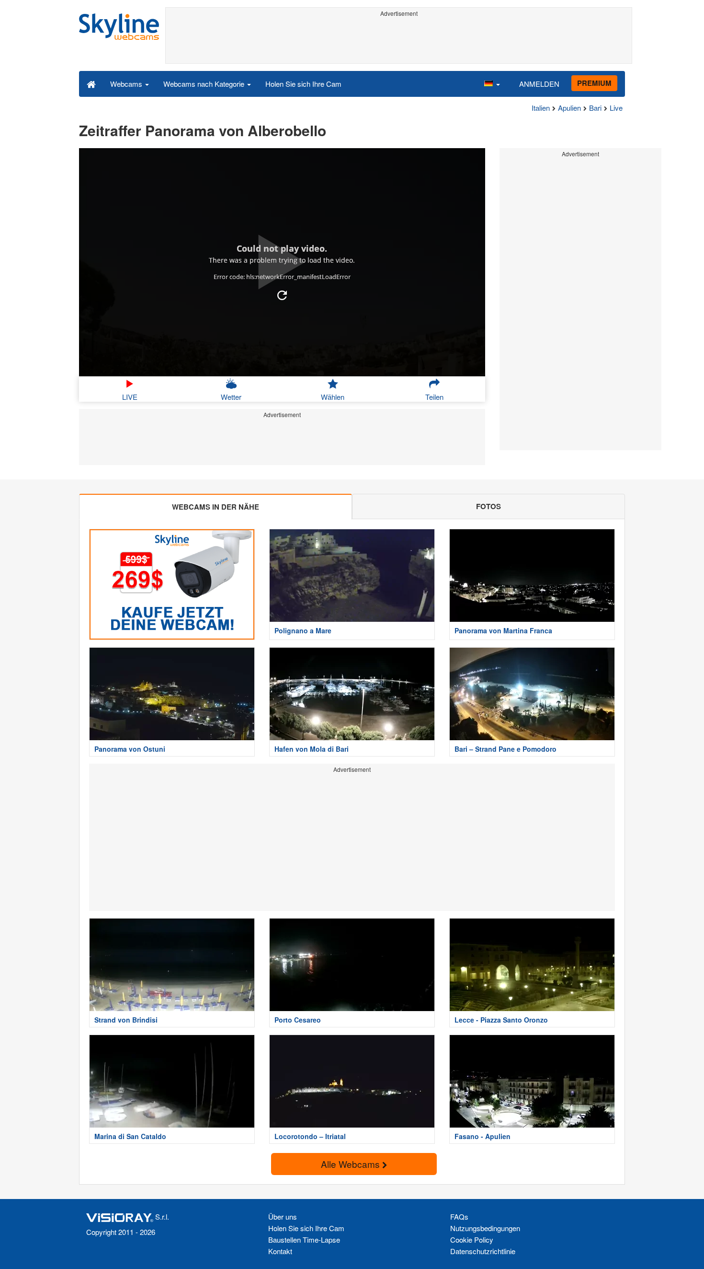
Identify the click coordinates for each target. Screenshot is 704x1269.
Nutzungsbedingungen (485, 1228)
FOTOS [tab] (488, 506)
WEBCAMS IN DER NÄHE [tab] (215, 506)
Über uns (282, 1216)
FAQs (459, 1216)
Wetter (231, 397)
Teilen (434, 397)
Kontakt (280, 1251)
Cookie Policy (471, 1239)
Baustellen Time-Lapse (304, 1239)
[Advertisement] (399, 41)
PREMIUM (594, 83)
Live (616, 108)
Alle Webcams (351, 1163)
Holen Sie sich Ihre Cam (303, 84)
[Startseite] (91, 83)
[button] (492, 83)
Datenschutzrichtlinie (482, 1251)
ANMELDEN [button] (539, 84)
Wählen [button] (332, 397)
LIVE (129, 397)
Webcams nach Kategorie (204, 84)
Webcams (127, 84)
